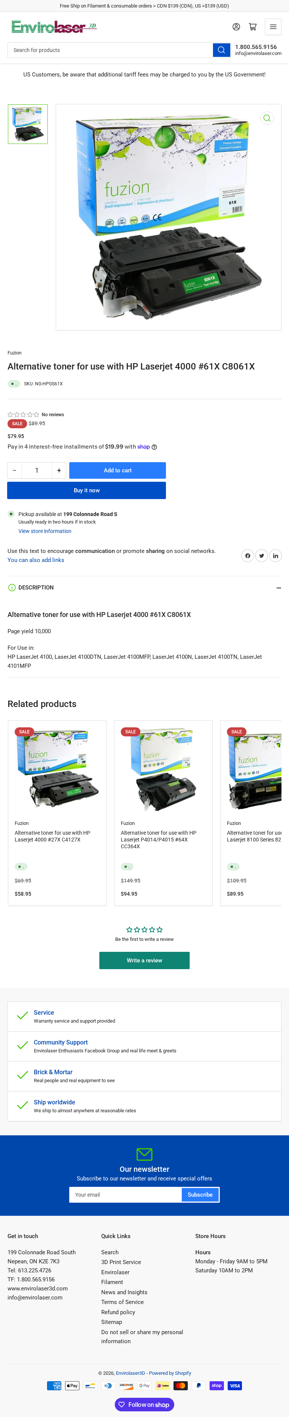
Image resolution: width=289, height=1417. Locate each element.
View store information (44, 531)
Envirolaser (115, 1272)
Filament (112, 1282)
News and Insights (124, 1292)
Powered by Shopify (170, 1373)
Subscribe (200, 1194)
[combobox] (119, 50)
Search (110, 1252)
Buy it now (87, 490)
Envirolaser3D (130, 1373)
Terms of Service (122, 1302)
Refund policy (118, 1312)
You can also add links (36, 560)
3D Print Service (121, 1262)
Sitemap (111, 1322)
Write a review (144, 960)
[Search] (221, 50)
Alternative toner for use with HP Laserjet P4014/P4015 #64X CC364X (158, 839)
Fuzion (14, 353)
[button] (24, 415)
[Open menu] (273, 26)
